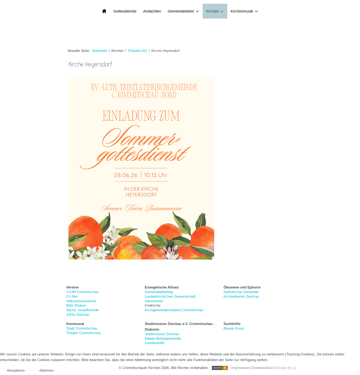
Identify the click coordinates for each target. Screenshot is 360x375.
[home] (104, 11)
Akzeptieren (16, 370)
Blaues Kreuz (234, 328)
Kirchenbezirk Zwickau (241, 296)
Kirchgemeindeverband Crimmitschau (174, 310)
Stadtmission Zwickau (162, 334)
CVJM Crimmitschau (82, 292)
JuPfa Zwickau (77, 315)
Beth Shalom (76, 305)
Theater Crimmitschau (83, 333)
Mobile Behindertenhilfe (163, 339)
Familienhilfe (154, 343)
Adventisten (154, 301)
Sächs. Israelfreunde (82, 310)
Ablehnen (46, 370)
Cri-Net (72, 296)
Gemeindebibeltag (159, 292)
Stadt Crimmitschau (81, 328)
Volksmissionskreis (81, 301)
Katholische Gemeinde (241, 292)
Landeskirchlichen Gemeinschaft (170, 296)
